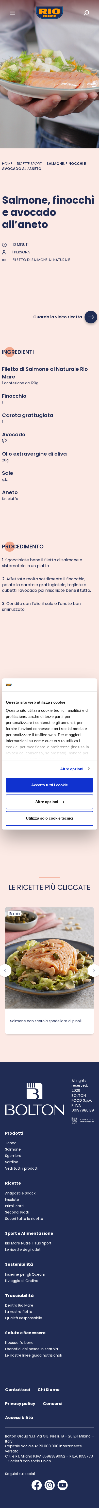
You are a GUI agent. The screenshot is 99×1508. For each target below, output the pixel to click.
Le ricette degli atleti (23, 1249)
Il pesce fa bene (19, 1342)
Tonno (10, 1143)
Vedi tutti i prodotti (21, 1168)
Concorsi (52, 1404)
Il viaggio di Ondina (21, 1280)
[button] (12, 12)
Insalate (12, 1199)
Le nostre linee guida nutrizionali (33, 1355)
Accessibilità (19, 1417)
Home (7, 163)
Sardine (11, 1162)
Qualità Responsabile (23, 1318)
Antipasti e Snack (20, 1193)
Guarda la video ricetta (57, 317)
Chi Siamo (49, 1390)
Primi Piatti (14, 1205)
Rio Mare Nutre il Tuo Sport (28, 1243)
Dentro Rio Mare (19, 1305)
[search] (82, 12)
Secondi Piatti (17, 1212)
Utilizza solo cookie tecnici (49, 818)
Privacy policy (20, 1404)
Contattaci (17, 1390)
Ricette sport (29, 163)
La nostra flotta (18, 1311)
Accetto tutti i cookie (49, 785)
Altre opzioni (71, 769)
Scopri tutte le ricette (24, 1218)
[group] (49, 970)
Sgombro (13, 1155)
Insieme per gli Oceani (25, 1274)
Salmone (13, 1149)
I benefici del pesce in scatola (31, 1348)
